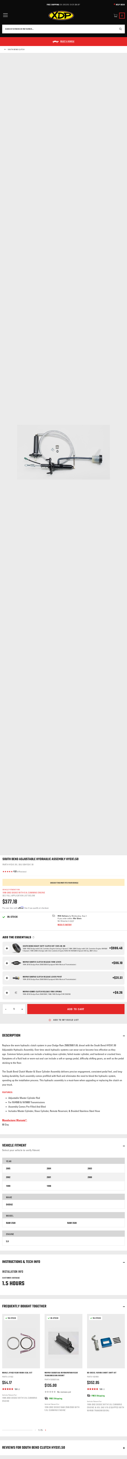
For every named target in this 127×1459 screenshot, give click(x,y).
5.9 (7, 1241)
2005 (8, 1168)
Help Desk (120, 4)
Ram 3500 (72, 1223)
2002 (8, 1177)
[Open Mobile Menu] (5, 15)
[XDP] (61, 15)
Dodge (9, 1204)
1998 (49, 1186)
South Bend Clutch (16, 49)
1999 (8, 1186)
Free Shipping (53, 4)
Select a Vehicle (67, 41)
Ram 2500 (10, 1223)
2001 (49, 1177)
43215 (71, 921)
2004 (49, 1168)
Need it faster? (65, 924)
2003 (90, 1168)
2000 (90, 1177)
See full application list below (18, 895)
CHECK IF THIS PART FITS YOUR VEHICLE (64, 883)
